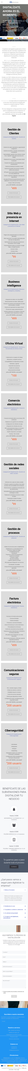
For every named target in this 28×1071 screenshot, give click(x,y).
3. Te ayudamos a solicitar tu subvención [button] (13, 909)
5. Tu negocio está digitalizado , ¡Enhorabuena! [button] (11, 917)
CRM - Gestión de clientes (14, 1030)
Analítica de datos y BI (14, 1032)
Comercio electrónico (14, 1039)
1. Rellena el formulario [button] (9, 890)
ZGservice (18, 1058)
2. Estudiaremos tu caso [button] (9, 906)
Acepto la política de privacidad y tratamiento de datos (13, 992)
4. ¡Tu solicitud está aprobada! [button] (10, 913)
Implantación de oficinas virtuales (14, 1034)
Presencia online (14, 1036)
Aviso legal (16, 1069)
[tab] (14, 890)
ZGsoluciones (6, 1058)
